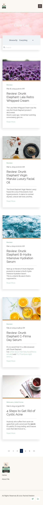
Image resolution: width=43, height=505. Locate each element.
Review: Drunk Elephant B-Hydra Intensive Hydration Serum (19, 256)
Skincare (10, 402)
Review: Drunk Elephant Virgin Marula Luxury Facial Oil (20, 177)
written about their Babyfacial (20, 352)
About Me (5, 479)
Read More (10, 122)
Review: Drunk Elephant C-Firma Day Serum (18, 336)
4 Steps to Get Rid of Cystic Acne (20, 412)
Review (9, 85)
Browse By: (13, 40)
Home (4, 475)
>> (34, 451)
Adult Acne (18, 402)
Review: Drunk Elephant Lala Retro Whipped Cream (20, 97)
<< (9, 451)
